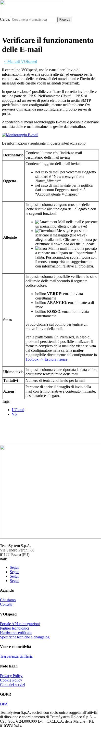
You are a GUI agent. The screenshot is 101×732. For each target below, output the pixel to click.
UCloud (18, 410)
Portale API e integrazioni (20, 624)
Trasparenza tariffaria (16, 656)
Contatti (6, 604)
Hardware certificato (16, 633)
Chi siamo (8, 600)
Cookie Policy (11, 680)
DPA (4, 704)
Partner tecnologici (14, 628)
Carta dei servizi (12, 684)
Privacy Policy (11, 676)
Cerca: (5, 19)
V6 (14, 414)
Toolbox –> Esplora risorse (46, 359)
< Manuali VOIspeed (20, 61)
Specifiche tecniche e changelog (25, 637)
